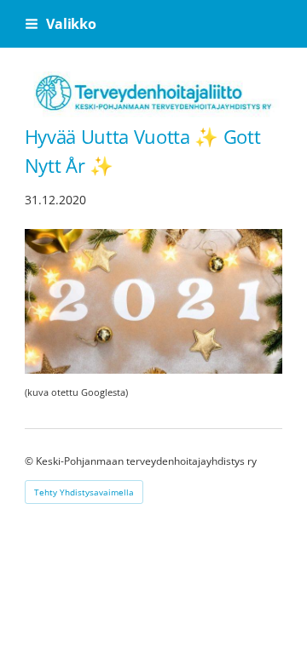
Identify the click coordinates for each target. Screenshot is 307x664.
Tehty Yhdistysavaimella (84, 492)
